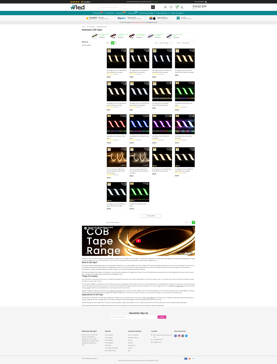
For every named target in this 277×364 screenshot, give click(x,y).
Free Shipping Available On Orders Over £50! (142, 1)
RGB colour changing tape (176, 286)
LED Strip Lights (97, 13)
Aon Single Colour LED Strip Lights (105, 35)
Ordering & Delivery (133, 337)
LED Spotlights (109, 337)
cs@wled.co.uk (157, 342)
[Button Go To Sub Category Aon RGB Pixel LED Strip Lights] (151, 36)
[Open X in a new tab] (186, 336)
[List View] (116, 42)
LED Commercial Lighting (146, 13)
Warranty (130, 343)
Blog (129, 350)
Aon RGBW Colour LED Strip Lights (141, 35)
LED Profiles (108, 345)
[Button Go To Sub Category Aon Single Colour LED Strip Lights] (95, 36)
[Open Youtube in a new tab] (182, 336)
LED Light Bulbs (120, 13)
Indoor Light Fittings (162, 13)
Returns (130, 340)
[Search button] (153, 7)
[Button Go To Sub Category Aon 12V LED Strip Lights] (169, 36)
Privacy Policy (131, 345)
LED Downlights (132, 13)
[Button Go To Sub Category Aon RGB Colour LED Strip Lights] (113, 36)
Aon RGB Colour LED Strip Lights (123, 35)
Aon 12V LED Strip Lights (178, 35)
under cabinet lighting (148, 297)
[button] (117, 74)
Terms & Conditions (133, 335)
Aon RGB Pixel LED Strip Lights (159, 35)
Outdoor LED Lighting (176, 13)
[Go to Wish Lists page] (171, 7)
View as (108, 42)
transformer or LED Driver (116, 291)
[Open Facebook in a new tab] (175, 336)
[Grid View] (112, 42)
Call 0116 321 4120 (158, 339)
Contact (130, 348)
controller (88, 288)
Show (156, 42)
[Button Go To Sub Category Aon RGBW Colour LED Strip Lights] (132, 36)
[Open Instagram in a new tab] (179, 336)
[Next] (193, 222)
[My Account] (165, 7)
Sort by (178, 42)
